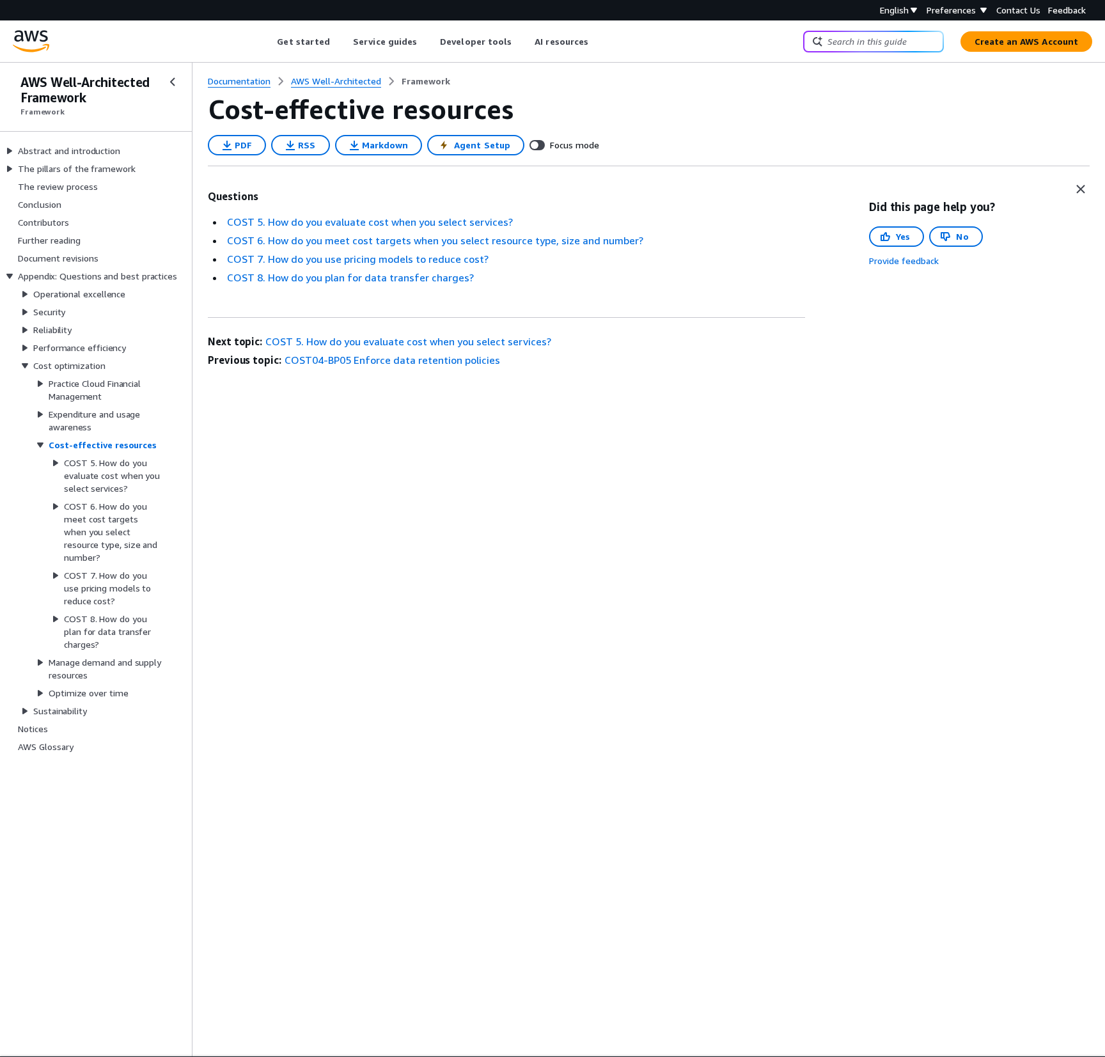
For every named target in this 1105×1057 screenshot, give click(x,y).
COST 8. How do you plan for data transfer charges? (350, 277)
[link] (426, 81)
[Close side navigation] (173, 82)
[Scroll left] (268, 41)
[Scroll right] (598, 41)
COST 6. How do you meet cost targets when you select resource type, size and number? (435, 240)
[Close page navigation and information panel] (1081, 189)
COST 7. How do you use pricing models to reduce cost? (358, 259)
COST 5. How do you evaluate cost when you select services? (370, 221)
